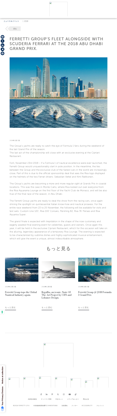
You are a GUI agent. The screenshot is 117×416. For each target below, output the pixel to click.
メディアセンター (73, 399)
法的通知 (65, 405)
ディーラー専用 (46, 399)
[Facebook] (2, 37)
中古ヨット (59, 399)
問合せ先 (86, 399)
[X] (2, 41)
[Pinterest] (2, 53)
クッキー (75, 405)
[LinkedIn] (2, 45)
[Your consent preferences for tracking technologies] (2, 312)
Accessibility (87, 405)
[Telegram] (2, 49)
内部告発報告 (32, 399)
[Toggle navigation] (112, 14)
